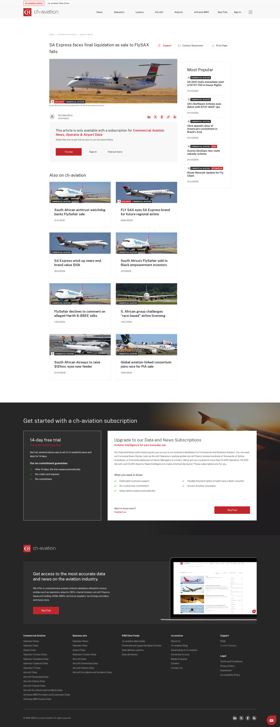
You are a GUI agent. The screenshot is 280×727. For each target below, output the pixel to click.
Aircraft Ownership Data (35, 677)
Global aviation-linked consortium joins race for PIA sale (146, 364)
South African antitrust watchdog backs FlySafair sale (79, 212)
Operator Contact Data (35, 654)
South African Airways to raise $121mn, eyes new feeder (77, 364)
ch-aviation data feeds (133, 641)
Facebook (161, 117)
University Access (180, 654)
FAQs (223, 641)
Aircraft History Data (34, 681)
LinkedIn (148, 117)
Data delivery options (133, 650)
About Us (176, 641)
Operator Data (30, 645)
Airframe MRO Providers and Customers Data (46, 694)
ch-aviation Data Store (58, 3)
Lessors (140, 12)
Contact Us (177, 668)
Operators (119, 12)
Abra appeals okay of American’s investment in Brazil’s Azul (202, 129)
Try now (69, 152)
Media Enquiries (179, 659)
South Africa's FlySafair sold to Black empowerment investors (144, 263)
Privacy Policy (227, 666)
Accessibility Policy (230, 675)
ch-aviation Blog (179, 645)
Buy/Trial (222, 12)
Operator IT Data (32, 668)
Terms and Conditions (231, 661)
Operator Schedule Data (35, 659)
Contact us (120, 512)
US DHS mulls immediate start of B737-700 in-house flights (205, 83)
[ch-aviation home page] (40, 12)
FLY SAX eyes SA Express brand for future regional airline (145, 212)
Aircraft (159, 12)
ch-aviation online (33, 3)
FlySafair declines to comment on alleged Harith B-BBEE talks (79, 314)
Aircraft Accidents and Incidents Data (42, 690)
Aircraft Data (30, 672)
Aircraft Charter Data (34, 685)
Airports (179, 12)
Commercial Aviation (67, 34)
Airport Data (29, 650)
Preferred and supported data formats (141, 645)
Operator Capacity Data (35, 663)
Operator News (31, 641)
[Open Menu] (250, 12)
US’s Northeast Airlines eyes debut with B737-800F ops (204, 105)
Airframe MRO (201, 12)
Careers (175, 663)
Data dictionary (130, 654)
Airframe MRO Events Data (37, 699)
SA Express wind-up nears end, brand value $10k (78, 263)
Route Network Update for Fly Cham (205, 174)
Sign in (237, 12)
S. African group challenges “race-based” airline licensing (143, 314)
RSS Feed (174, 117)
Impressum (226, 670)
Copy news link (168, 117)
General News (86, 34)
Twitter (241, 718)
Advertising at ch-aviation (184, 650)
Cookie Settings (228, 645)
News (100, 12)
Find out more (115, 152)
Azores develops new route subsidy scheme (203, 152)
